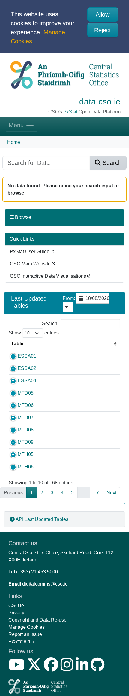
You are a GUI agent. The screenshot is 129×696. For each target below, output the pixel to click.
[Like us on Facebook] (52, 668)
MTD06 (26, 405)
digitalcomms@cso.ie (45, 583)
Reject (102, 30)
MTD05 (26, 392)
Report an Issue (25, 634)
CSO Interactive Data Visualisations (48, 276)
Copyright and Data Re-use (37, 619)
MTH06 (26, 466)
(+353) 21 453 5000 (37, 571)
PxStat (70, 111)
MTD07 (26, 417)
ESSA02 (27, 368)
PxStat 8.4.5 (21, 641)
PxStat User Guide (30, 251)
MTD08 (26, 429)
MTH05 (26, 454)
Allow (103, 14)
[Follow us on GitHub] (99, 668)
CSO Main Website (31, 263)
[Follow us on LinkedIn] (83, 668)
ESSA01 (27, 356)
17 (96, 492)
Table (17, 343)
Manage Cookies (26, 627)
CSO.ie (16, 605)
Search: (50, 323)
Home (13, 142)
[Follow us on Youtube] (17, 668)
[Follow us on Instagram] (68, 668)
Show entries (34, 332)
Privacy (16, 612)
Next (111, 492)
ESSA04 (27, 380)
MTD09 (26, 442)
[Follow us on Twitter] (35, 668)
